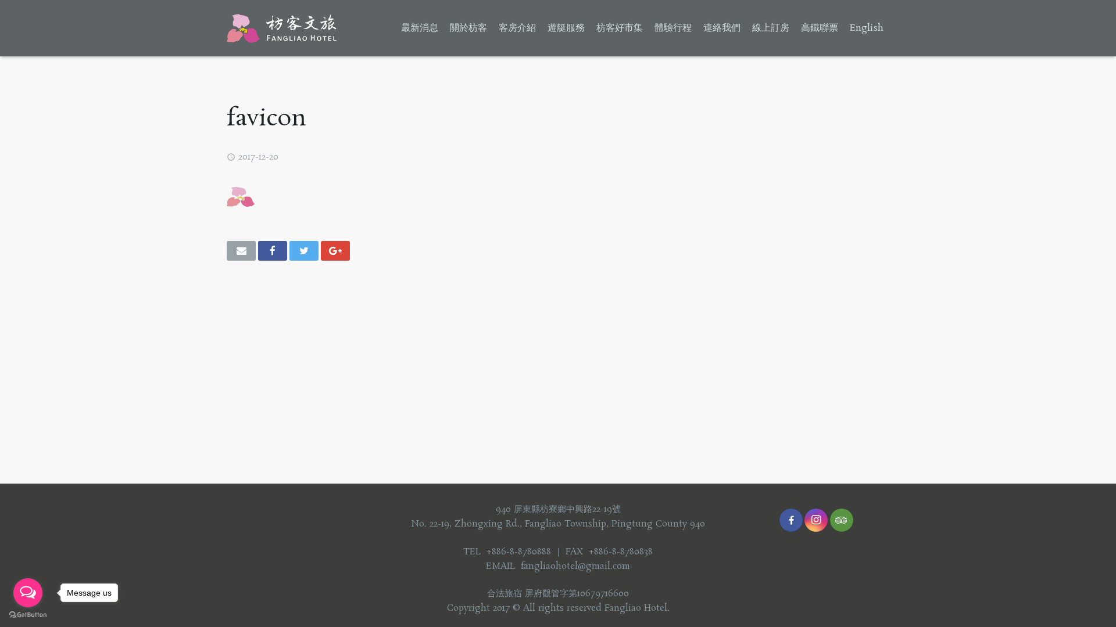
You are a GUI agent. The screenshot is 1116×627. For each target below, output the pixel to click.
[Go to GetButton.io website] (27, 615)
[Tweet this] (304, 251)
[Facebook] (791, 520)
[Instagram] (816, 520)
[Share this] (272, 251)
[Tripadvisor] (841, 520)
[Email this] (241, 251)
